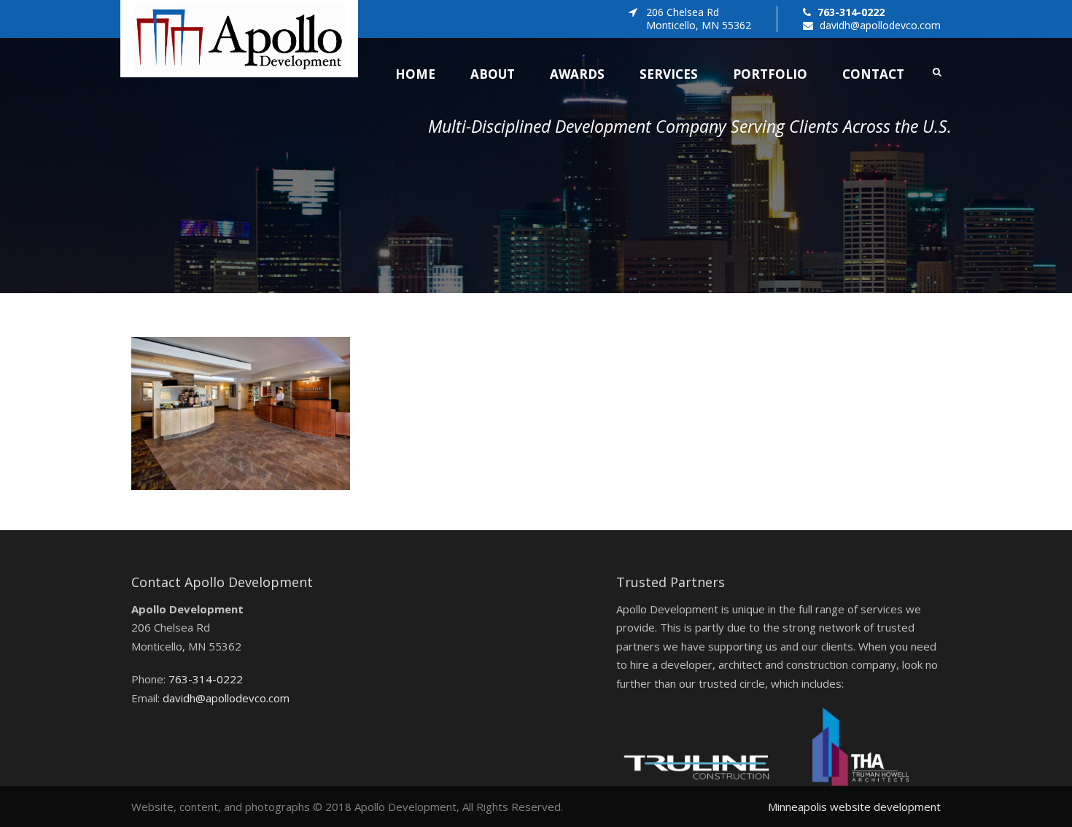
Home (415, 74)
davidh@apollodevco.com (880, 25)
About (492, 74)
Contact (873, 74)
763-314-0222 (851, 12)
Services (669, 74)
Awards (577, 74)
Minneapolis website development (854, 806)
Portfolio (770, 74)
